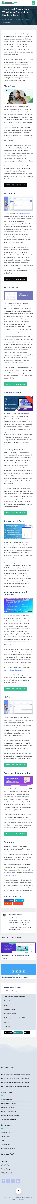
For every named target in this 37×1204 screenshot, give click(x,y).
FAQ (2, 1140)
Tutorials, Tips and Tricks (9, 1111)
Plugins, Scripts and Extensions (11, 1115)
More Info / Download (15, 185)
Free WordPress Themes (8, 1103)
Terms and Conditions (8, 1148)
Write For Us (5, 1165)
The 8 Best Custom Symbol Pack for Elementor (15, 1083)
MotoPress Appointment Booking (14, 997)
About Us (4, 1161)
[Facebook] (8, 1181)
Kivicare (6, 1022)
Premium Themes (6, 1099)
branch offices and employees (13, 670)
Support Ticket (5, 1136)
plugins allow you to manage (13, 70)
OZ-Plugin (7, 1026)
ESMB (6, 1005)
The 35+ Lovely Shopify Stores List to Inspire (15, 1079)
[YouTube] (18, 1181)
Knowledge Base (6, 1132)
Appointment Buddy (10, 1014)
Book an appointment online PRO (14, 1018)
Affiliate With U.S (6, 1173)
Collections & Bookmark (8, 1119)
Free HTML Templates (8, 1107)
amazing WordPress (23, 214)
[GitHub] (13, 1181)
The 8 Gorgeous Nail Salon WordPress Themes (15, 1075)
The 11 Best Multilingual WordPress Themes (15, 1087)
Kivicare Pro (7, 1001)
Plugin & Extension (22, 19)
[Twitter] (3, 1181)
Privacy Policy (5, 1169)
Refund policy (5, 1144)
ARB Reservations (9, 1009)
